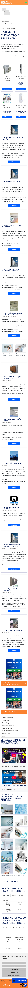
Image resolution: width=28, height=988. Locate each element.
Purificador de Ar (6, 733)
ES (10, 927)
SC (19, 927)
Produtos (14, 966)
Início (14, 963)
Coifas (3, 736)
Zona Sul (5, 898)
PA (22, 929)
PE (3, 929)
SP (13, 927)
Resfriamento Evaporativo (8, 725)
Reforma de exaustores (7, 717)
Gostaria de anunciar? (14, 975)
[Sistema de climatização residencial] (7, 70)
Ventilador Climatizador (8, 728)
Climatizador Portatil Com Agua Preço (8, 26)
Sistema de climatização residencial (8, 28)
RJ (3, 927)
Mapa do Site (14, 972)
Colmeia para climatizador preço (16, 23)
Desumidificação (6, 723)
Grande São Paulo (18, 898)
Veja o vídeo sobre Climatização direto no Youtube (14, 766)
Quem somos (14, 969)
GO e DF (14, 929)
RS (23, 927)
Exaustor (4, 715)
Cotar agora (7, 89)
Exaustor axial (5, 720)
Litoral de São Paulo (7, 900)
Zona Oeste (20, 895)
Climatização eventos (5, 23)
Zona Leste (11, 898)
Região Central (6, 895)
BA (6, 929)
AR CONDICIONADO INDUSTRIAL (10, 731)
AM (18, 929)
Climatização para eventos (21, 26)
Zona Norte (14, 895)
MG (6, 927)
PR (16, 927)
